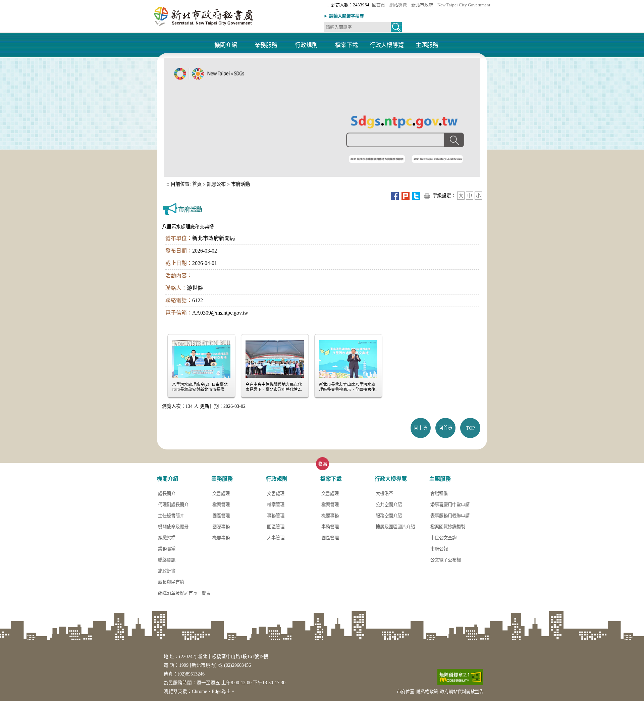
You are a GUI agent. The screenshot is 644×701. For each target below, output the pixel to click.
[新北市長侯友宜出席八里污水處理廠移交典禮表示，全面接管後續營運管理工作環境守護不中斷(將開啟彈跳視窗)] (348, 358)
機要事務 (221, 537)
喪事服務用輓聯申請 (450, 515)
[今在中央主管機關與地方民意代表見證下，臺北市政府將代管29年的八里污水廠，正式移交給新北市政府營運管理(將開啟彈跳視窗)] (275, 358)
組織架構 (166, 537)
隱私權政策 (427, 691)
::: (327, 6)
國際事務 (221, 526)
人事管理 (275, 537)
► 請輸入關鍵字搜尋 (344, 15)
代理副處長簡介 (173, 504)
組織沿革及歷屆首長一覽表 (184, 593)
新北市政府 (422, 4)
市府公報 (439, 548)
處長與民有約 (171, 582)
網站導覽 (398, 4)
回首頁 (378, 4)
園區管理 (221, 515)
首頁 (196, 184)
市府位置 (405, 691)
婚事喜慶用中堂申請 (450, 504)
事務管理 (275, 515)
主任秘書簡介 (171, 515)
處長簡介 (166, 493)
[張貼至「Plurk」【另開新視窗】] (405, 195)
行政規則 (306, 45)
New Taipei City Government (463, 4)
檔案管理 (221, 504)
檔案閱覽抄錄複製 (447, 526)
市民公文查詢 (443, 537)
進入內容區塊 (13, 2)
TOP (470, 428)
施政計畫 (166, 571)
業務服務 (266, 45)
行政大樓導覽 (387, 45)
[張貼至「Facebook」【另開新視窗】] (395, 195)
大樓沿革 (384, 493)
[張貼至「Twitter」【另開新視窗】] (416, 195)
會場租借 (439, 493)
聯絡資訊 (166, 559)
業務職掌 (166, 548)
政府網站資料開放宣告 (462, 691)
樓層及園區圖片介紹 (395, 526)
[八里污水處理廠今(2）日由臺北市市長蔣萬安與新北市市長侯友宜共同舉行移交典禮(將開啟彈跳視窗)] (201, 358)
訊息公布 (216, 184)
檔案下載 (346, 45)
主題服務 (427, 45)
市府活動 (240, 184)
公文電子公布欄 (445, 559)
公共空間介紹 (389, 504)
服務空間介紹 (389, 515)
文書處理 (221, 493)
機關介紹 (225, 45)
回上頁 (421, 428)
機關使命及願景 (173, 526)
